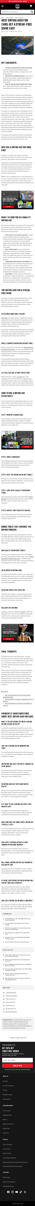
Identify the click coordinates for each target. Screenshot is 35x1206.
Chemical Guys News (11, 996)
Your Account (6, 1110)
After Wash (4, 318)
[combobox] (17, 12)
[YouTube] (16, 1192)
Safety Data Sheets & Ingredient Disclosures (15, 1162)
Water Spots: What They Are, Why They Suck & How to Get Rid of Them (18, 955)
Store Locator (6, 1177)
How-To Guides (9, 17)
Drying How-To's (10, 1005)
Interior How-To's (10, 1002)
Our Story (5, 1081)
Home (2, 17)
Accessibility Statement (9, 1158)
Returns (5, 1119)
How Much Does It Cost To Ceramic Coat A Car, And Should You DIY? (17, 979)
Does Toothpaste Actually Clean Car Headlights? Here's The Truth (18, 965)
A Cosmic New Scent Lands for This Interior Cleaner (17, 924)
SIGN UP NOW (17, 1066)
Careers (5, 1090)
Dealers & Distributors (9, 1182)
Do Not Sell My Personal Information (12, 1166)
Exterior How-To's (19, 17)
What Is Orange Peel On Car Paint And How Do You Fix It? (17, 960)
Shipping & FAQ (7, 1115)
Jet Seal (19, 377)
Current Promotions (8, 1085)
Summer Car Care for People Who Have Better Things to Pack (17, 938)
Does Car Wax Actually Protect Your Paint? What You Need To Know (18, 969)
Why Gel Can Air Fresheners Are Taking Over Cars (17, 933)
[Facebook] (8, 1192)
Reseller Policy (7, 1153)
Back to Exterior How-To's (18, 1038)
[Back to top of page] (17, 1203)
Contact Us (6, 1133)
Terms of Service (7, 1144)
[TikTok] (21, 1192)
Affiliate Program (7, 1094)
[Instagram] (12, 1192)
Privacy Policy (7, 1149)
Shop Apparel (6, 1099)
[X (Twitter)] (25, 1192)
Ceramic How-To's (11, 1008)
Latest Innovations (11, 992)
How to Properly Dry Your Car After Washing (17, 942)
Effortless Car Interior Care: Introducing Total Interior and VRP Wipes (18, 928)
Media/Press (6, 1128)
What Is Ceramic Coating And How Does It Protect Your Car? (16, 974)
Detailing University (11, 1012)
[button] (31, 6)
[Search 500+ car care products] (32, 12)
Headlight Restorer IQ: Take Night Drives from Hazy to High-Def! (17, 919)
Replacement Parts (8, 1124)
